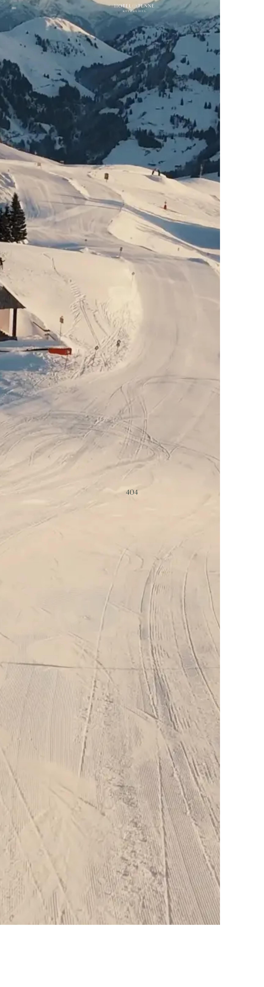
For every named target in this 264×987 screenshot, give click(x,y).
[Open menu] (14, 8)
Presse (243, 8)
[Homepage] (134, 8)
